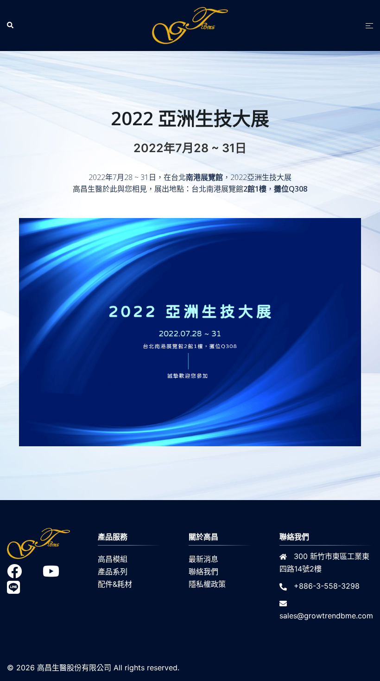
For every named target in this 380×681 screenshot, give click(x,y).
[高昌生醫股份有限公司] (190, 24)
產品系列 (112, 571)
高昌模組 (112, 559)
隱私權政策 (207, 584)
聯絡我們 (203, 571)
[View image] (190, 439)
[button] (10, 25)
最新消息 (203, 559)
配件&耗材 (115, 584)
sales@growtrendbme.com (326, 615)
